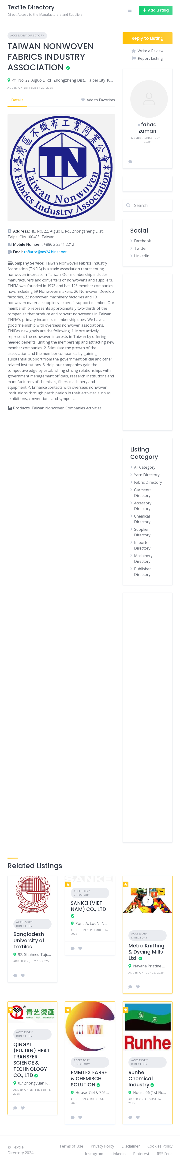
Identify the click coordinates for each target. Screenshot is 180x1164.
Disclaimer (131, 1146)
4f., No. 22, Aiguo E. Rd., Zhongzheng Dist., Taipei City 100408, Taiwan (63, 80)
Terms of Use (71, 1146)
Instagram (94, 1153)
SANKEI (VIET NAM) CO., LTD (88, 906)
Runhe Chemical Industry (140, 1078)
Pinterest (141, 1153)
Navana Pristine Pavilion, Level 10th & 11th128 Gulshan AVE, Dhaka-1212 (150, 966)
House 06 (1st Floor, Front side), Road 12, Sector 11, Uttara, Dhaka (150, 1092)
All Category (144, 467)
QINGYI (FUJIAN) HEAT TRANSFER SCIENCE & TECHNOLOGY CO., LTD (31, 1060)
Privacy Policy (102, 1146)
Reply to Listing (147, 38)
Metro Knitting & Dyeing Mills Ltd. (146, 952)
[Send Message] (130, 162)
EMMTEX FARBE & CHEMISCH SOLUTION (89, 1078)
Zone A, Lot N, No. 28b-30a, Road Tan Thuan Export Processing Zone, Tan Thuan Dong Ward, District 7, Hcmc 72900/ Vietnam (92, 923)
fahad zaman (148, 127)
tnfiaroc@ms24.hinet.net (45, 251)
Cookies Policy (159, 1146)
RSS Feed (164, 1153)
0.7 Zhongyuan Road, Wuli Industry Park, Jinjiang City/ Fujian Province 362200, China (35, 1083)
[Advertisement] (147, 352)
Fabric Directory (148, 482)
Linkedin (118, 1153)
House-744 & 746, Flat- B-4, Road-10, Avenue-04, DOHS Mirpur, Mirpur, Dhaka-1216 (92, 1092)
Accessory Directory (27, 35)
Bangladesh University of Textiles (28, 940)
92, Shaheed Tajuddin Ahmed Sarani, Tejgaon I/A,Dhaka (35, 954)
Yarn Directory (147, 474)
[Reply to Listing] (15, 975)
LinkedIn (141, 255)
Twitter (140, 248)
